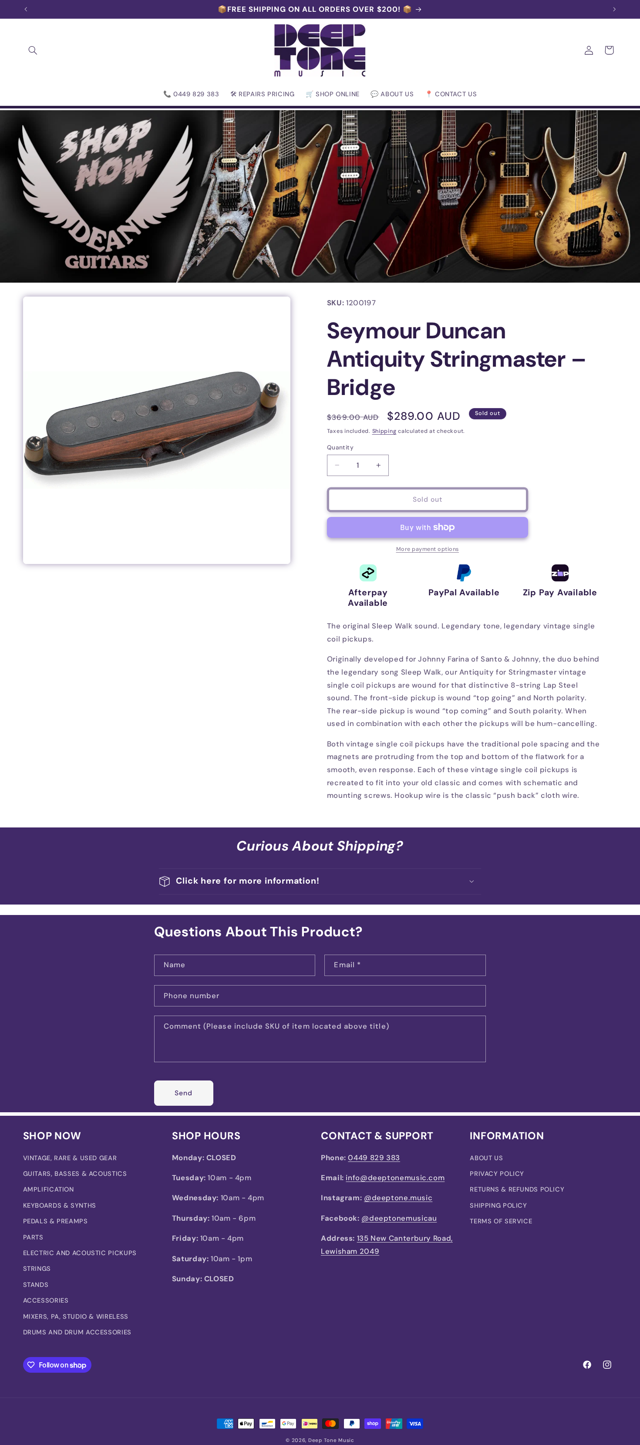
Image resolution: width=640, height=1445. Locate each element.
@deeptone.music (398, 1198)
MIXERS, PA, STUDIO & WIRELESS (75, 1316)
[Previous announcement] (25, 9)
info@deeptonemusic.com (395, 1178)
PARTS (33, 1237)
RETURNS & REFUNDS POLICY (517, 1189)
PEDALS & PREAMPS (55, 1221)
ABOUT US (486, 1158)
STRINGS (37, 1269)
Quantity (340, 447)
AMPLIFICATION (48, 1189)
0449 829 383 (374, 1157)
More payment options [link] (427, 549)
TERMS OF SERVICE (501, 1221)
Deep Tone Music (331, 1440)
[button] (33, 50)
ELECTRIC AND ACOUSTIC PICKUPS (80, 1253)
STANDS (36, 1285)
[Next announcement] (614, 9)
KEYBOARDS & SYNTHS (59, 1206)
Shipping (384, 431)
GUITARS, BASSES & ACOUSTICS (75, 1174)
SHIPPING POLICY (498, 1206)
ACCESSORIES (46, 1300)
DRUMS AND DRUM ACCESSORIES (77, 1332)
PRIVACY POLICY (497, 1174)
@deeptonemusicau (399, 1218)
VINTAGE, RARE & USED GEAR (70, 1158)
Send (183, 1092)
